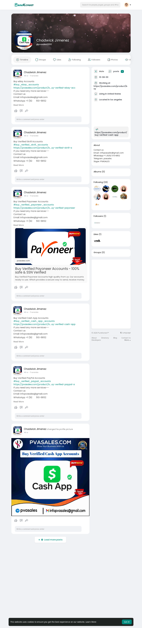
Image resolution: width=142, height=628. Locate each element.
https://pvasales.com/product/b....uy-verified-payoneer (44, 207)
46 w (26, 75)
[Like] (21, 110)
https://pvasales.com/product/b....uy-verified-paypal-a (44, 384)
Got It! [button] (127, 622)
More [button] (126, 340)
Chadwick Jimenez (52, 40)
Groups (97, 252)
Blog (115, 338)
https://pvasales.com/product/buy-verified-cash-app (111, 133)
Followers (98, 216)
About (94, 338)
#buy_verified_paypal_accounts (32, 381)
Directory (105, 338)
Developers (96, 340)
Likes (96, 234)
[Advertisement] (111, 276)
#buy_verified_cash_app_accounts (34, 321)
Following (98, 182)
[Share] (26, 110)
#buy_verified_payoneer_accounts (33, 204)
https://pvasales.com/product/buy (110, 87)
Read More (18, 104)
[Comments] (21, 110)
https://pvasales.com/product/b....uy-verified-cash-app (44, 324)
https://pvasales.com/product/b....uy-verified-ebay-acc (44, 87)
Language (126, 333)
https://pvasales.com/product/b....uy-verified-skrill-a (42, 147)
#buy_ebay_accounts (26, 84)
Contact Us (126, 338)
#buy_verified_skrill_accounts (30, 144)
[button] (100, 5)
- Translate (33, 75)
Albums (97, 172)
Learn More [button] (91, 622)
